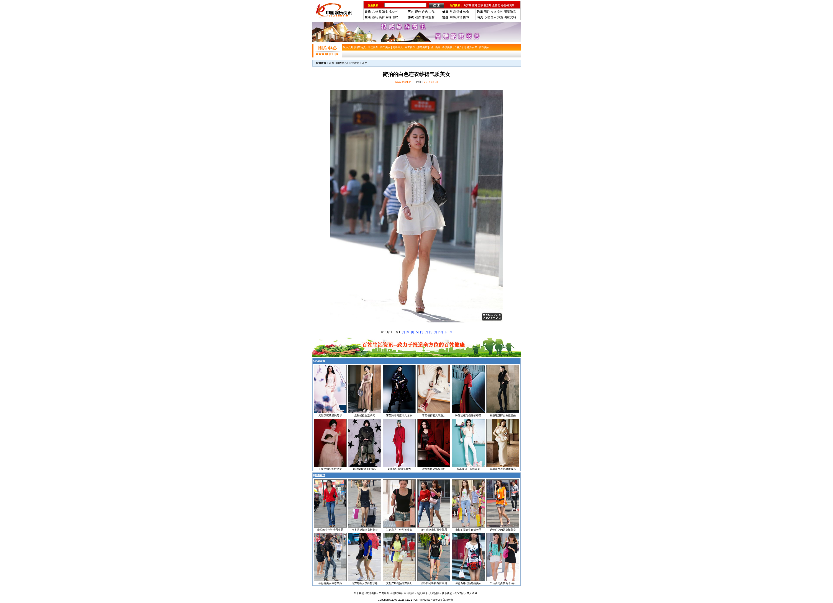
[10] (440, 332)
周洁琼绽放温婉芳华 (330, 415)
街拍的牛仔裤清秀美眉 (330, 529)
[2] (403, 332)
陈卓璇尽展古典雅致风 (503, 469)
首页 (331, 63)
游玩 (375, 17)
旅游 (500, 17)
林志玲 (488, 5)
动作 (418, 17)
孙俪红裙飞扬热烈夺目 (468, 415)
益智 (431, 17)
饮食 (466, 11)
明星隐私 (510, 11)
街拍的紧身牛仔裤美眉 (468, 529)
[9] (435, 332)
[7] (426, 332)
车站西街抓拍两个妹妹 (503, 583)
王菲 (480, 5)
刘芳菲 (467, 5)
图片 (487, 11)
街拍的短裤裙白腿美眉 (434, 583)
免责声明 (421, 593)
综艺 (395, 11)
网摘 (453, 17)
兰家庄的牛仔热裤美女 (399, 529)
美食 (382, 17)
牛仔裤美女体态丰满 (330, 583)
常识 (453, 11)
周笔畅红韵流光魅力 (399, 469)
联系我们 (447, 593)
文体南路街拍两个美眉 (434, 529)
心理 (487, 17)
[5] (417, 332)
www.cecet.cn (403, 81)
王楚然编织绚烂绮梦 (330, 469)
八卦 (375, 11)
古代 (431, 11)
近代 (425, 11)
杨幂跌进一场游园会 (468, 469)
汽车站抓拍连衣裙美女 (365, 529)
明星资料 (510, 17)
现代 (418, 11)
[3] (408, 332)
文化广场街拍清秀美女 (399, 583)
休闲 (425, 17)
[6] (421, 332)
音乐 (493, 17)
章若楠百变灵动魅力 (434, 415)
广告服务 (384, 593)
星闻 (382, 11)
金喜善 (496, 5)
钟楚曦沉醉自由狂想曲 (503, 415)
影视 (388, 11)
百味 (388, 17)
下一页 (448, 332)
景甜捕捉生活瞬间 (364, 415)
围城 (466, 17)
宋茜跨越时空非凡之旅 (399, 415)
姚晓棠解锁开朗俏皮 (364, 469)
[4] (412, 332)
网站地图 (409, 593)
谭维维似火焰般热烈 (434, 469)
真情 (459, 17)
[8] (430, 332)
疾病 (493, 11)
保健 (459, 11)
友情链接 (371, 593)
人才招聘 (434, 593)
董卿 (474, 5)
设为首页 (459, 593)
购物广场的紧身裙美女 (503, 529)
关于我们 (359, 593)
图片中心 (341, 63)
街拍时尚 (354, 63)
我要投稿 (396, 593)
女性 (500, 11)
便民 (395, 17)
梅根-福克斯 (508, 5)
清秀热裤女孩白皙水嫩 (365, 583)
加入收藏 (472, 593)
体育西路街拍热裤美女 (468, 583)
